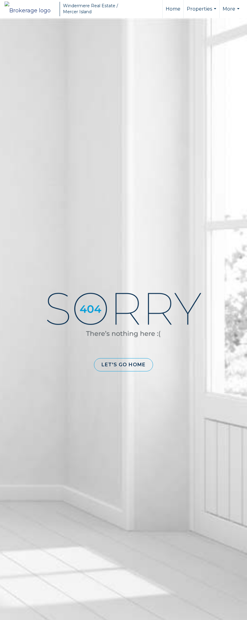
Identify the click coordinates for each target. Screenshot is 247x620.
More (232, 12)
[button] (123, 364)
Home (173, 9)
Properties (202, 12)
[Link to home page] (31, 9)
